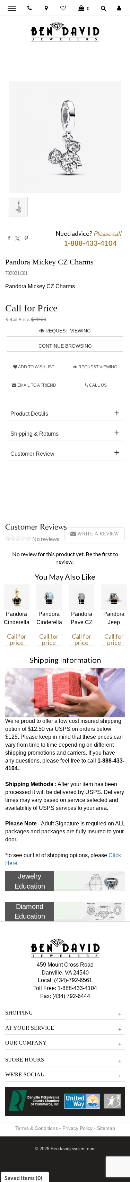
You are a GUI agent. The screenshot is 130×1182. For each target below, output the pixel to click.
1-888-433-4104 (77, 988)
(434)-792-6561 (72, 980)
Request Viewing (67, 330)
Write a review (97, 533)
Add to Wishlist (35, 367)
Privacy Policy (77, 1128)
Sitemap (106, 1128)
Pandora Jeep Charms (113, 622)
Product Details (29, 414)
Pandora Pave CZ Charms (82, 622)
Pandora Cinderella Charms (49, 622)
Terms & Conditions (36, 1128)
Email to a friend (36, 385)
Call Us (97, 385)
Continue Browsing (65, 346)
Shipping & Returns (34, 434)
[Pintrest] (26, 238)
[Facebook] (9, 238)
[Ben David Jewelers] (65, 30)
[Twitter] (17, 238)
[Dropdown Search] (103, 8)
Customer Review (32, 454)
